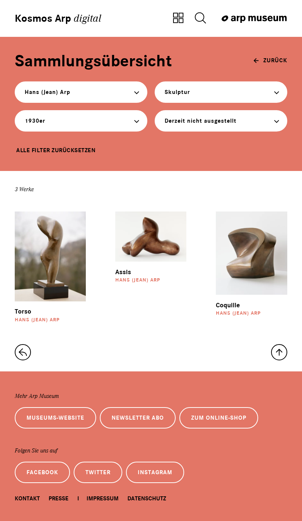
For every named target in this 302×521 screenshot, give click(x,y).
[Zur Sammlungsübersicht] (178, 18)
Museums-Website (55, 418)
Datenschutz (146, 498)
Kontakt (27, 498)
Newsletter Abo (138, 418)
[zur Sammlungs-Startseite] (23, 352)
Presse (59, 498)
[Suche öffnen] (200, 18)
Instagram (155, 472)
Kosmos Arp (58, 18)
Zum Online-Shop (218, 418)
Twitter (97, 472)
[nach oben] (279, 352)
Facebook (42, 472)
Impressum (103, 498)
